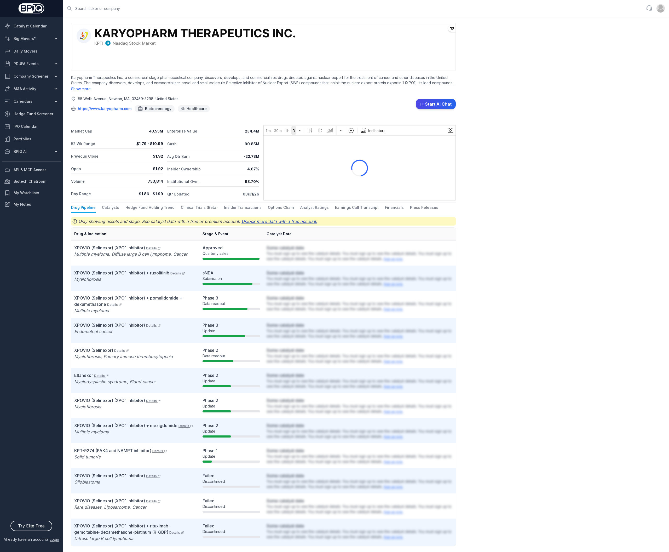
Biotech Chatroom (30, 181)
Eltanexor (89, 375)
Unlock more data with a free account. (279, 221)
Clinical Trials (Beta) (199, 207)
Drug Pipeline (83, 207)
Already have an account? (31, 539)
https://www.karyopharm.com (104, 108)
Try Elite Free (31, 525)
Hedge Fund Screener (33, 114)
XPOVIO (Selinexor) (99, 350)
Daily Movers (25, 51)
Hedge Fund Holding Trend (150, 207)
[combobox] (353, 8)
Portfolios (22, 139)
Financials (394, 207)
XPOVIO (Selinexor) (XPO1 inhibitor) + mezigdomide (131, 425)
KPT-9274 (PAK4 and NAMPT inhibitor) (118, 450)
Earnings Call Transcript (357, 207)
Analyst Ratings (314, 207)
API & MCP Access (30, 170)
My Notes (22, 204)
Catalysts (110, 207)
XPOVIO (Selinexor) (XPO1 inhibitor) (115, 247)
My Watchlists (26, 193)
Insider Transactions (243, 207)
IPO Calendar (26, 126)
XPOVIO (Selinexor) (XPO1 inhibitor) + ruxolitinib (127, 272)
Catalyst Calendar (30, 26)
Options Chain (281, 207)
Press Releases (424, 207)
